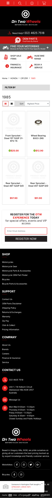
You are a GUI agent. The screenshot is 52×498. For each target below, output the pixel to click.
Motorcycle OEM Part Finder (15, 275)
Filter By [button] (10, 87)
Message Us (14, 399)
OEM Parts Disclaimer (11, 303)
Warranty (6, 316)
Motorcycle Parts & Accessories (16, 271)
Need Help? (28, 33)
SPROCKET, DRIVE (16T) (21, 487)
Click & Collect (8, 325)
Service (5, 362)
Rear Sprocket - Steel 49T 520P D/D (14, 184)
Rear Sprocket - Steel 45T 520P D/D (38, 184)
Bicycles (6, 279)
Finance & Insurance (11, 358)
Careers (5, 353)
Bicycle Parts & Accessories (14, 283)
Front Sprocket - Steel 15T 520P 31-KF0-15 (13, 138)
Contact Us (7, 299)
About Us (6, 345)
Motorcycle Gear (9, 266)
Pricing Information (10, 329)
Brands (5, 349)
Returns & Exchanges (11, 312)
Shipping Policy (9, 308)
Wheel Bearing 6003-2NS (38, 137)
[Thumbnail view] (5, 103)
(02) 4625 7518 (16, 380)
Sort (21, 103)
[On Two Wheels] (26, 17)
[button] (8, 3)
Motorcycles (7, 262)
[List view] (11, 103)
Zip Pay (5, 321)
